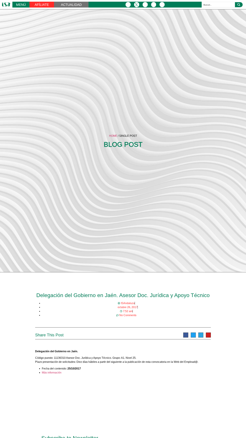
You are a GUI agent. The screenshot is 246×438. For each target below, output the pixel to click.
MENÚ (21, 5)
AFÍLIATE (42, 5)
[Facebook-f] (128, 4)
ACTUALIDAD (71, 5)
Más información (51, 372)
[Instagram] (145, 4)
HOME (113, 135)
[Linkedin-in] (153, 4)
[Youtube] (162, 4)
